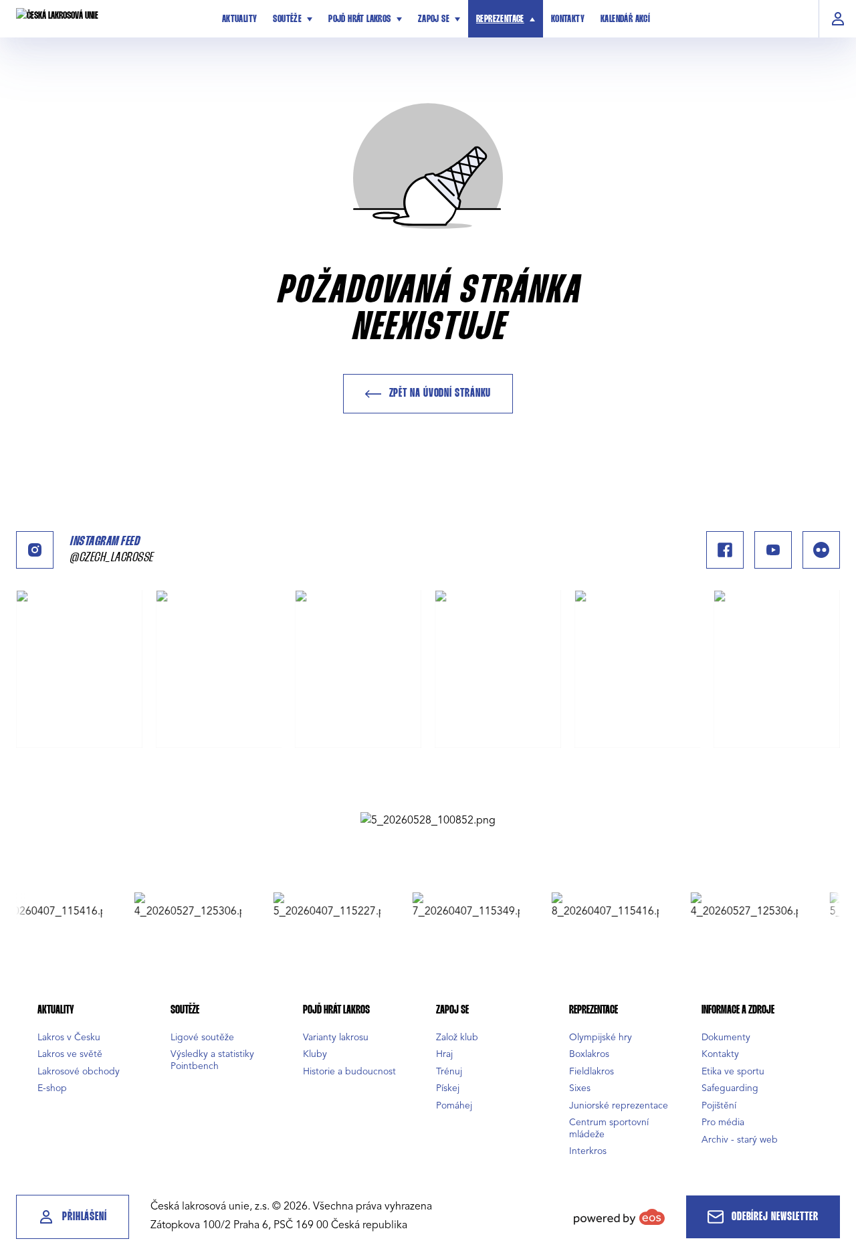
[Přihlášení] (837, 18)
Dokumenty (726, 1037)
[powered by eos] (619, 1217)
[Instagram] (35, 550)
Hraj (444, 1054)
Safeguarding (730, 1088)
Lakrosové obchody (78, 1071)
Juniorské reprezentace (618, 1105)
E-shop (52, 1088)
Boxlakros (589, 1054)
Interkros (588, 1151)
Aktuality (239, 19)
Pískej (447, 1088)
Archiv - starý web (740, 1139)
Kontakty (567, 19)
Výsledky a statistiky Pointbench (212, 1060)
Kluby (315, 1054)
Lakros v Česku (68, 1037)
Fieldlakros (591, 1071)
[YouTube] (773, 550)
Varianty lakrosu (335, 1037)
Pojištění (719, 1105)
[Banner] (428, 820)
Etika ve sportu (733, 1071)
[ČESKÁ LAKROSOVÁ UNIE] (109, 18)
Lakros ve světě (69, 1054)
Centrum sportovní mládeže (609, 1128)
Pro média (723, 1122)
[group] (173, 905)
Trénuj (449, 1071)
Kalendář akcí (625, 19)
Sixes (580, 1088)
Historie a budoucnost (349, 1071)
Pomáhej (454, 1105)
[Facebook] (725, 550)
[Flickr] (821, 550)
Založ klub (457, 1037)
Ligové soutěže (202, 1037)
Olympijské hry (600, 1037)
